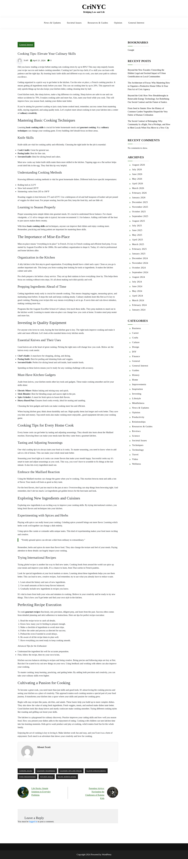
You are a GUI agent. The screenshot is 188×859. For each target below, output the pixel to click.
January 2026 (138, 197)
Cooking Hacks (25, 771)
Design (135, 347)
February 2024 (139, 305)
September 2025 (140, 216)
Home (135, 380)
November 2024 (140, 263)
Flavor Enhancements (96, 771)
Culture (136, 342)
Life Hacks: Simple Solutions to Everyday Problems (41, 791)
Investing (136, 394)
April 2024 (137, 296)
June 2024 (137, 286)
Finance (136, 356)
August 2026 (138, 165)
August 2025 (138, 221)
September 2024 (140, 272)
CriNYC (94, 6)
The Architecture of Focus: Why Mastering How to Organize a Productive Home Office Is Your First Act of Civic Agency (149, 86)
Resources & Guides (98, 23)
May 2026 (137, 179)
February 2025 (139, 249)
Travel (135, 454)
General (136, 361)
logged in (33, 821)
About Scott (44, 747)
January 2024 (138, 310)
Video (135, 459)
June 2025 (137, 230)
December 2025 (140, 202)
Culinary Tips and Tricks (71, 771)
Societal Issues (74, 23)
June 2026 (137, 174)
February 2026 (139, 193)
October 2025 (139, 211)
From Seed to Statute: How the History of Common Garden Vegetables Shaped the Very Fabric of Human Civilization (148, 111)
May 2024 (137, 291)
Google (131, 50)
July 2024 (137, 282)
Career (135, 333)
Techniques (137, 445)
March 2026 (138, 188)
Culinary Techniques (46, 771)
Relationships (139, 422)
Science (136, 436)
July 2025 (137, 225)
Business (136, 328)
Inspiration (137, 389)
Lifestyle (136, 398)
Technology (138, 450)
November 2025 (140, 207)
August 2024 (138, 277)
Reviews (136, 431)
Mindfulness (138, 403)
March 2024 (138, 300)
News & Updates (52, 23)
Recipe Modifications (67, 776)
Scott (26, 60)
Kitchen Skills (46, 776)
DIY (134, 352)
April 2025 (137, 239)
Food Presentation (27, 776)
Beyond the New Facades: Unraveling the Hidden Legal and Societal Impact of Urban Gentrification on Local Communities (147, 73)
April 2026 (137, 183)
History (136, 375)
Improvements (139, 384)
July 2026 (137, 169)
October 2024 (139, 267)
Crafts (135, 337)
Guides (135, 370)
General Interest (136, 23)
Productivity (138, 417)
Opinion (118, 23)
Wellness (136, 464)
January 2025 (138, 253)
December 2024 (140, 258)
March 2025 (138, 244)
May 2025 (137, 235)
